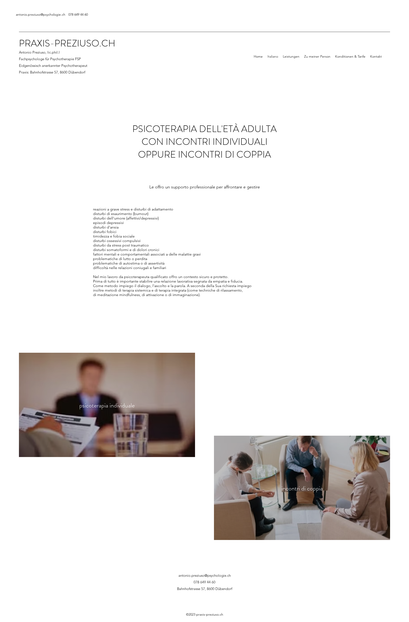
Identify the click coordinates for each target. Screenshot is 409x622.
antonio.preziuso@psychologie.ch (40, 14)
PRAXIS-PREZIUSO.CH (67, 43)
